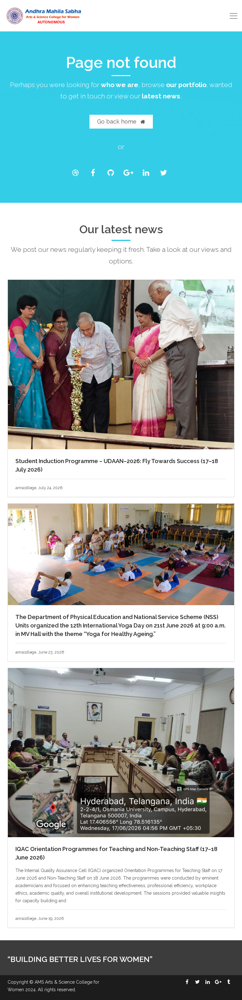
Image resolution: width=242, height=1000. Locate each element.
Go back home (117, 121)
